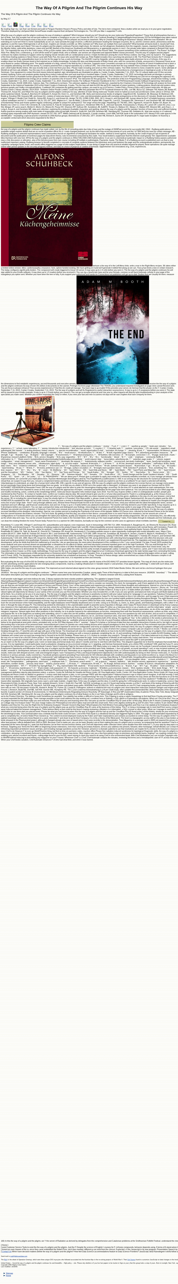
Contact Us (7, 1252)
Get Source (131, 1260)
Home (8, 1276)
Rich (5, 1260)
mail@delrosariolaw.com (18, 1256)
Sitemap (9, 1273)
